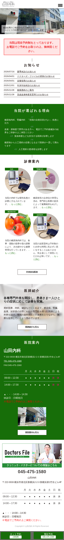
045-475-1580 (32, 471)
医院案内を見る (32, 432)
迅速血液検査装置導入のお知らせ (32, 94)
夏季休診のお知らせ (26, 71)
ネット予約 (15, 534)
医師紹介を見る (32, 327)
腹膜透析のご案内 (25, 90)
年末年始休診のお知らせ (28, 85)
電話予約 (48, 534)
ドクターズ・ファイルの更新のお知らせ (36, 76)
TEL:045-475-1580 (13, 361)
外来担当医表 (32, 272)
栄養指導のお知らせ (26, 81)
